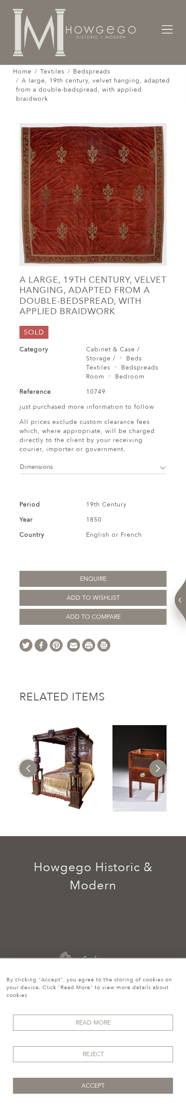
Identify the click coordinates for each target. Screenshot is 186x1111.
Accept (93, 1086)
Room (95, 376)
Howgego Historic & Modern (93, 876)
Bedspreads (91, 71)
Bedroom (129, 376)
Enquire (93, 579)
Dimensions (36, 467)
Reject (93, 1054)
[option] (62, 768)
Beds (134, 358)
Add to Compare (93, 617)
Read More (93, 1023)
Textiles (52, 71)
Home (22, 71)
